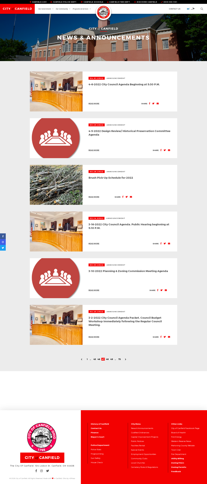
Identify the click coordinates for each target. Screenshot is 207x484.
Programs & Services (80, 9)
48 (107, 359)
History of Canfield (100, 424)
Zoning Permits (178, 467)
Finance (94, 432)
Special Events (137, 450)
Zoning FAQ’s (177, 463)
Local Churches (138, 463)
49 (111, 359)
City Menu (136, 424)
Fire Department (178, 454)
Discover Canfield (146, 2)
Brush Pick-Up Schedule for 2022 (111, 177)
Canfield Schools (93, 2)
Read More (94, 103)
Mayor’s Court (97, 437)
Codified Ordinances (140, 432)
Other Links (176, 424)
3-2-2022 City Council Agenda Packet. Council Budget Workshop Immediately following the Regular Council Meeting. (125, 321)
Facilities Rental (138, 445)
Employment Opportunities (143, 454)
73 (119, 359)
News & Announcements (142, 428)
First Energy (176, 437)
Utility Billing (177, 458)
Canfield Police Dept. (64, 2)
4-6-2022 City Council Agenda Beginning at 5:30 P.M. (124, 84)
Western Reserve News (181, 441)
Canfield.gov (39, 2)
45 (94, 359)
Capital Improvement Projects (144, 437)
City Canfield (17, 8)
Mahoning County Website (183, 445)
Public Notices (137, 441)
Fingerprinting (97, 454)
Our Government (44, 9)
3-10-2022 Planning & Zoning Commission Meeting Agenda (128, 270)
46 (99, 359)
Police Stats (96, 449)
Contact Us (174, 9)
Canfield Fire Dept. (119, 2)
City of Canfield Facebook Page (185, 428)
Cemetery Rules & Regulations (144, 467)
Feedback (176, 471)
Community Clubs (139, 458)
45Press (72, 478)
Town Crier (176, 450)
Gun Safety (95, 458)
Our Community (62, 9)
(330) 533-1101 (170, 2)
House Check (97, 462)
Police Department (100, 445)
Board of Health (178, 432)
